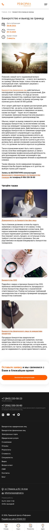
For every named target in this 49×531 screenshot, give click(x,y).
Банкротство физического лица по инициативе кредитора (22, 332)
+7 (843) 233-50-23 (12, 398)
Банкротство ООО (9, 280)
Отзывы (5, 446)
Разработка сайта (14, 519)
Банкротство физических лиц (14, 90)
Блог (9, 12)
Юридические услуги (10, 438)
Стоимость (6, 454)
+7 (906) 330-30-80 (12, 405)
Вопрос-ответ (7, 465)
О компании (7, 442)
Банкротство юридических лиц (14, 427)
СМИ (4, 469)
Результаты (6, 450)
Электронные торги (10, 434)
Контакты (6, 473)
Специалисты (7, 458)
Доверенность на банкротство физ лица (19, 220)
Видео (4, 461)
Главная (4, 12)
